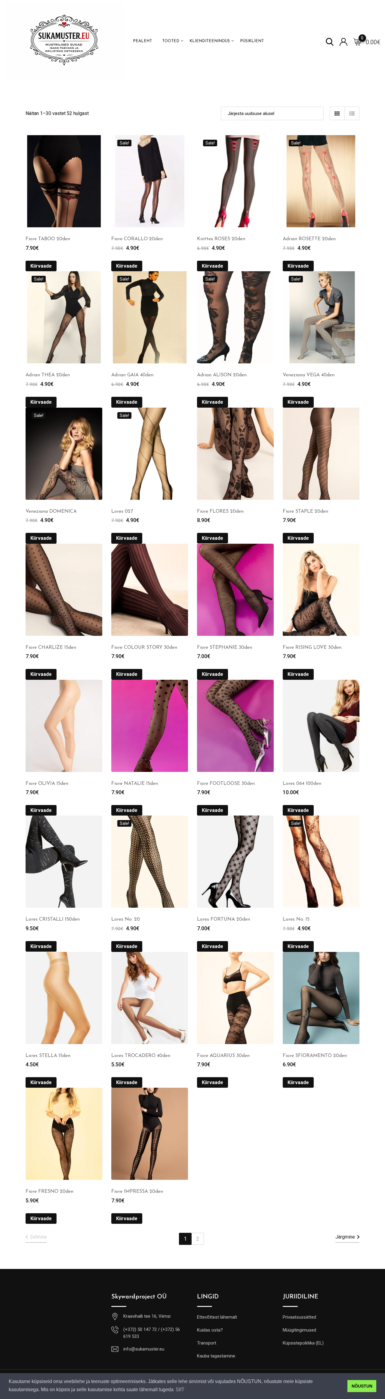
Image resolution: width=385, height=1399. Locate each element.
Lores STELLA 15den (48, 1055)
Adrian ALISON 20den (222, 375)
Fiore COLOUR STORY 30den (144, 647)
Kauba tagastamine (216, 1356)
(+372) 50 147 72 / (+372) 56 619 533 (151, 1333)
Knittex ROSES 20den (221, 239)
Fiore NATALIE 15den (134, 783)
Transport (206, 1343)
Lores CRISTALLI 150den (53, 919)
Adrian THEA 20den (48, 375)
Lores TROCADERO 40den (140, 1055)
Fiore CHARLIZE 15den (51, 647)
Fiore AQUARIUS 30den (223, 1055)
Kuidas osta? (210, 1330)
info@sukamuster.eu (143, 1349)
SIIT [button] (180, 1389)
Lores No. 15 (296, 919)
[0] (357, 41)
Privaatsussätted (299, 1317)
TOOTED (170, 41)
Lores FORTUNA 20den (223, 919)
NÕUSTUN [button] (362, 1386)
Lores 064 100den (302, 783)
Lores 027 (122, 511)
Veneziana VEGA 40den (308, 375)
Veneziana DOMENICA (51, 511)
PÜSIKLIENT (252, 41)
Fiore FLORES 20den (220, 511)
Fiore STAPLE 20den (305, 511)
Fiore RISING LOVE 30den (312, 647)
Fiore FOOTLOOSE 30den (226, 783)
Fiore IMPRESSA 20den (137, 1191)
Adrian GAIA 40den (132, 375)
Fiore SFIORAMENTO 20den (315, 1055)
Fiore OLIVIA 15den (47, 783)
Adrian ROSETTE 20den (309, 239)
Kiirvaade (41, 266)
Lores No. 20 (125, 919)
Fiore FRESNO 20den (49, 1191)
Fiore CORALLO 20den (137, 239)
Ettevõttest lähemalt (217, 1317)
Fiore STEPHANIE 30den (224, 647)
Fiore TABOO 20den (48, 239)
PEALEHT (142, 41)
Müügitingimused (299, 1330)
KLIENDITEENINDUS (209, 41)
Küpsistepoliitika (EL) (303, 1343)
